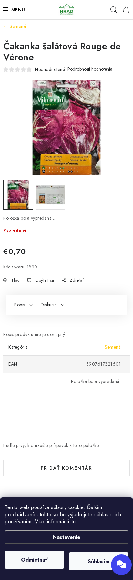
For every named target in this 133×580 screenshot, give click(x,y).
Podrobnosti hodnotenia (89, 69)
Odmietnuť (34, 559)
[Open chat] (121, 564)
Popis (19, 304)
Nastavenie (66, 537)
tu (73, 521)
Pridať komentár (66, 468)
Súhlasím (98, 561)
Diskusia (49, 304)
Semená (113, 347)
